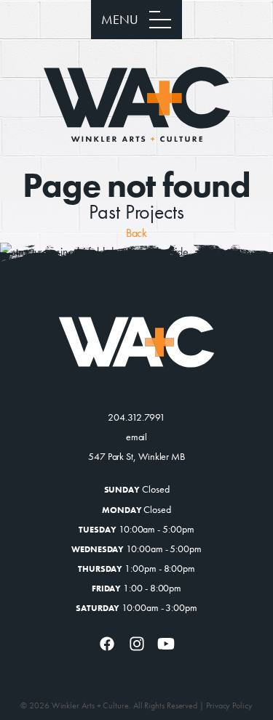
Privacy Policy (229, 705)
